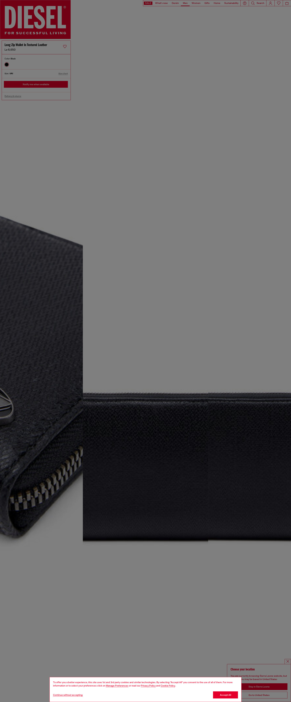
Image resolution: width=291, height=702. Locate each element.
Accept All (225, 695)
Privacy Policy (148, 685)
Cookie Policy (168, 685)
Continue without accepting (68, 695)
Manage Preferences (117, 685)
